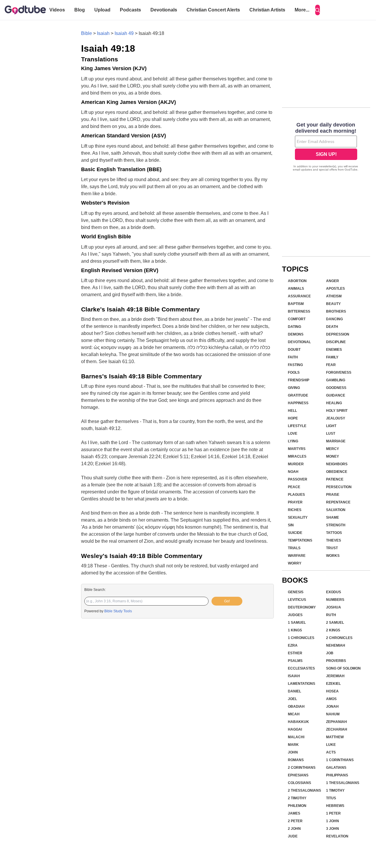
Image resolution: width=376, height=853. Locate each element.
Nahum (333, 714)
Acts (331, 752)
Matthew (335, 737)
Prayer (295, 502)
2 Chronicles (339, 638)
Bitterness (299, 311)
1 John (332, 821)
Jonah (332, 706)
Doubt (294, 350)
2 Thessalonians (304, 790)
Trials (294, 548)
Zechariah (336, 729)
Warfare (297, 556)
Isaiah (103, 33)
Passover (297, 479)
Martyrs (297, 449)
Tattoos (334, 533)
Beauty (333, 304)
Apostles (335, 288)
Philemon (297, 806)
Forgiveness (338, 372)
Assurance (299, 296)
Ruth (331, 615)
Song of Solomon (343, 668)
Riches (294, 510)
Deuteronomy (302, 607)
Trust (332, 548)
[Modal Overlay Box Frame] (326, 147)
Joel (292, 699)
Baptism (296, 304)
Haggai (295, 729)
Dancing (334, 319)
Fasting (295, 365)
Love (292, 433)
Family (332, 357)
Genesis (295, 592)
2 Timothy (297, 798)
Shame (332, 517)
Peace (294, 487)
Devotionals (163, 9)
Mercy (332, 449)
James (294, 813)
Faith (293, 357)
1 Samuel (297, 623)
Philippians (337, 775)
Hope (293, 418)
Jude (293, 836)
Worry (294, 563)
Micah (294, 714)
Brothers (336, 311)
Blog (79, 9)
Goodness (336, 388)
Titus (331, 798)
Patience (334, 479)
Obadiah (296, 706)
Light (331, 426)
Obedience (336, 472)
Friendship (298, 380)
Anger (332, 281)
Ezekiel (333, 684)
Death (332, 327)
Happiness (298, 403)
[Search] (317, 10)
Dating (294, 327)
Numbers (335, 600)
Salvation (335, 510)
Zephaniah (336, 722)
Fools (294, 372)
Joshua (333, 607)
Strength (335, 525)
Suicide (295, 533)
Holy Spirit (337, 411)
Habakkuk (298, 722)
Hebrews (335, 806)
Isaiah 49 (124, 33)
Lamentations (301, 684)
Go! (227, 601)
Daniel (294, 691)
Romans (296, 760)
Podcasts (130, 9)
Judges (295, 615)
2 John (294, 829)
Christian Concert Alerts (213, 9)
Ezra (293, 645)
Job (329, 653)
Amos (331, 699)
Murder (296, 464)
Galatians (336, 768)
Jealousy (335, 418)
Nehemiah (335, 645)
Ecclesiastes (301, 668)
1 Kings (295, 630)
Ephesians (298, 775)
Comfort (297, 319)
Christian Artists (267, 9)
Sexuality (298, 517)
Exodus (333, 592)
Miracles (297, 456)
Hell (292, 411)
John (293, 752)
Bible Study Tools (118, 611)
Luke (331, 745)
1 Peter (333, 813)
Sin (291, 525)
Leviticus (297, 600)
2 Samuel (335, 623)
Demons (295, 334)
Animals (296, 288)
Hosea (332, 691)
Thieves (333, 540)
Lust (330, 433)
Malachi (296, 737)
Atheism (334, 296)
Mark (293, 745)
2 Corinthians (301, 768)
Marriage (335, 441)
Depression (337, 334)
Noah (293, 472)
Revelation (337, 836)
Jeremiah (335, 676)
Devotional (299, 342)
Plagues (296, 495)
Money (332, 456)
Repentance (338, 502)
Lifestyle (297, 426)
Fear (331, 365)
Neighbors (337, 464)
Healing (334, 403)
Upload (102, 9)
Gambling (335, 380)
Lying (293, 441)
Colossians (299, 783)
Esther (295, 653)
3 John (332, 829)
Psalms (295, 661)
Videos (57, 9)
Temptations (300, 540)
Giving (294, 388)
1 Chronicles (301, 638)
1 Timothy (335, 790)
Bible (86, 33)
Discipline (336, 342)
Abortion (297, 281)
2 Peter (295, 821)
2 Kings (333, 630)
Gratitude (298, 395)
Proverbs (336, 661)
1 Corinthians (340, 760)
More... (302, 9)
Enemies (334, 350)
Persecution (339, 487)
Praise (332, 495)
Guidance (335, 395)
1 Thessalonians (342, 783)
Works (333, 556)
